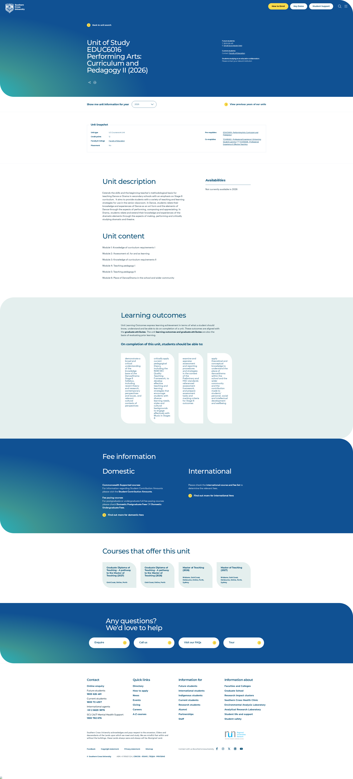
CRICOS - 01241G (141, 756)
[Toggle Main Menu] (346, 6)
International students (192, 690)
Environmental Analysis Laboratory (245, 705)
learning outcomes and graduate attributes (179, 331)
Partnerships (186, 714)
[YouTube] (241, 749)
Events (137, 700)
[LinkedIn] (235, 749)
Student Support (321, 6)
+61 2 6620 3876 (96, 710)
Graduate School (234, 690)
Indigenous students (191, 695)
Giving (136, 705)
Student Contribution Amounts (135, 491)
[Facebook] (217, 749)
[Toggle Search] (340, 6)
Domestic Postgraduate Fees (132, 504)
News (136, 695)
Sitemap (149, 749)
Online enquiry (95, 686)
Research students (189, 705)
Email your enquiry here (233, 46)
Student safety (233, 719)
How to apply (140, 690)
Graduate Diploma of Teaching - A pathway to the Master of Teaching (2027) (119, 571)
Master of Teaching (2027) (231, 569)
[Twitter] (229, 749)
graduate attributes (135, 331)
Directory (138, 686)
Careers (137, 709)
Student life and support (238, 714)
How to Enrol (278, 6)
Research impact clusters (239, 695)
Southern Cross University (100, 756)
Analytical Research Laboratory (242, 709)
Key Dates (299, 6)
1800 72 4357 (94, 702)
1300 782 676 (94, 718)
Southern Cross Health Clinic (241, 700)
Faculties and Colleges (237, 686)
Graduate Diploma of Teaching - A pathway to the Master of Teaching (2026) (157, 571)
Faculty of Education (237, 53)
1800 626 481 (94, 694)
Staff (181, 719)
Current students (189, 700)
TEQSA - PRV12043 (157, 756)
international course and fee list (223, 485)
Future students (188, 686)
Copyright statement (110, 749)
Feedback (91, 749)
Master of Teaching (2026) (193, 569)
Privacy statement (132, 749)
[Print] (95, 82)
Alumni (183, 709)
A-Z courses (139, 714)
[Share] (89, 82)
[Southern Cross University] (15, 8)
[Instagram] (223, 749)
